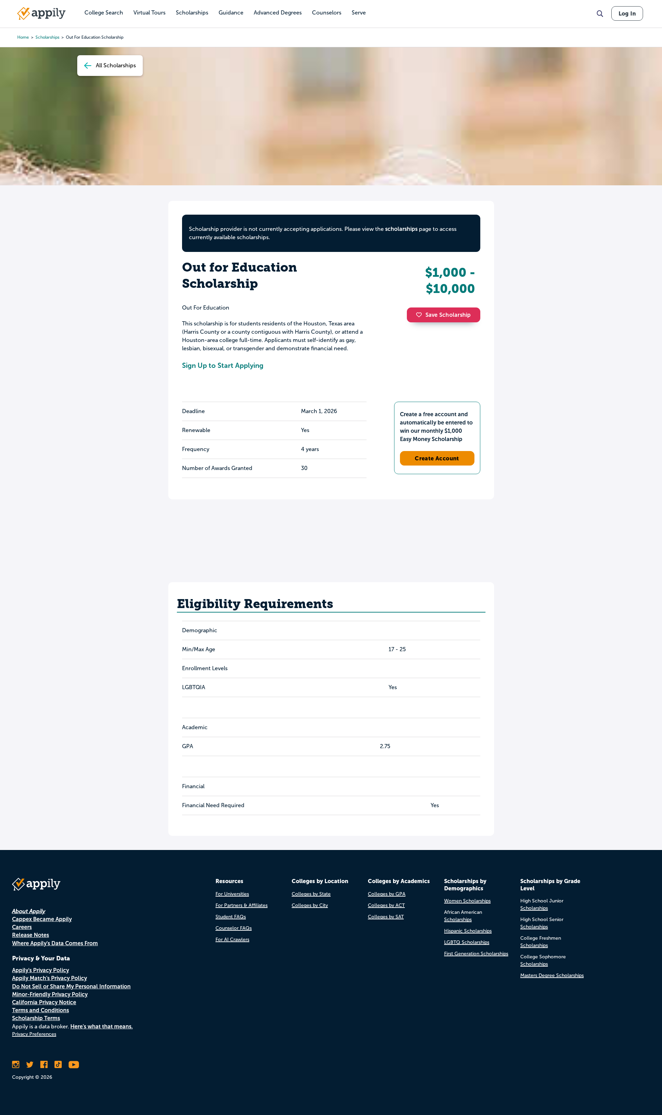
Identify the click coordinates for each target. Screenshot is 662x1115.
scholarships (47, 37)
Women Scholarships (467, 900)
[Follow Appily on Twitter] (29, 1064)
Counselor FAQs (233, 928)
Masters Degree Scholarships (552, 975)
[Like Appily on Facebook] (44, 1064)
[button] (420, 314)
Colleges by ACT (386, 905)
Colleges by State (311, 894)
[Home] (41, 13)
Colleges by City (310, 905)
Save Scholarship (448, 315)
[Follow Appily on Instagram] (15, 1064)
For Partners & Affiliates (241, 905)
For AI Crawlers (232, 939)
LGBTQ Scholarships (466, 942)
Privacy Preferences (34, 1034)
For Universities (232, 894)
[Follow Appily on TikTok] (58, 1064)
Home (23, 37)
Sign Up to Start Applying (222, 365)
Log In (627, 13)
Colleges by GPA (386, 894)
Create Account (437, 458)
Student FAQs (230, 916)
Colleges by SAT (386, 916)
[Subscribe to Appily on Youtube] (74, 1064)
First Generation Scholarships (476, 953)
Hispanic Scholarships (468, 930)
